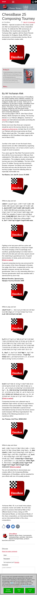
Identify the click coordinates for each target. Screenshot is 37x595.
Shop (4, 1)
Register (16, 562)
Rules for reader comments (9, 551)
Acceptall (30, 590)
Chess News (15, 8)
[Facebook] (8, 526)
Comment (5, 565)
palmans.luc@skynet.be (10, 129)
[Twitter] (13, 526)
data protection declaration (28, 586)
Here (12, 583)
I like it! (25, 22)
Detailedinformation (8, 590)
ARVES (4, 120)
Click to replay (8, 260)
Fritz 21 (6, 70)
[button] (13, 2)
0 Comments (31, 22)
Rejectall (19, 590)
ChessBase (13, 534)
